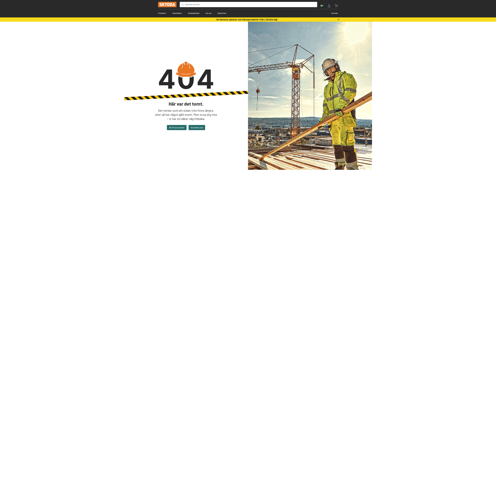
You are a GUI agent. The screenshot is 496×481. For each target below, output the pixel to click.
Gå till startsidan (176, 127)
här (276, 19)
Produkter (162, 13)
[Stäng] (338, 19)
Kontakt (334, 13)
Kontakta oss (197, 127)
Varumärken (177, 13)
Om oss (208, 13)
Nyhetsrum (222, 13)
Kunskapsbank (193, 13)
